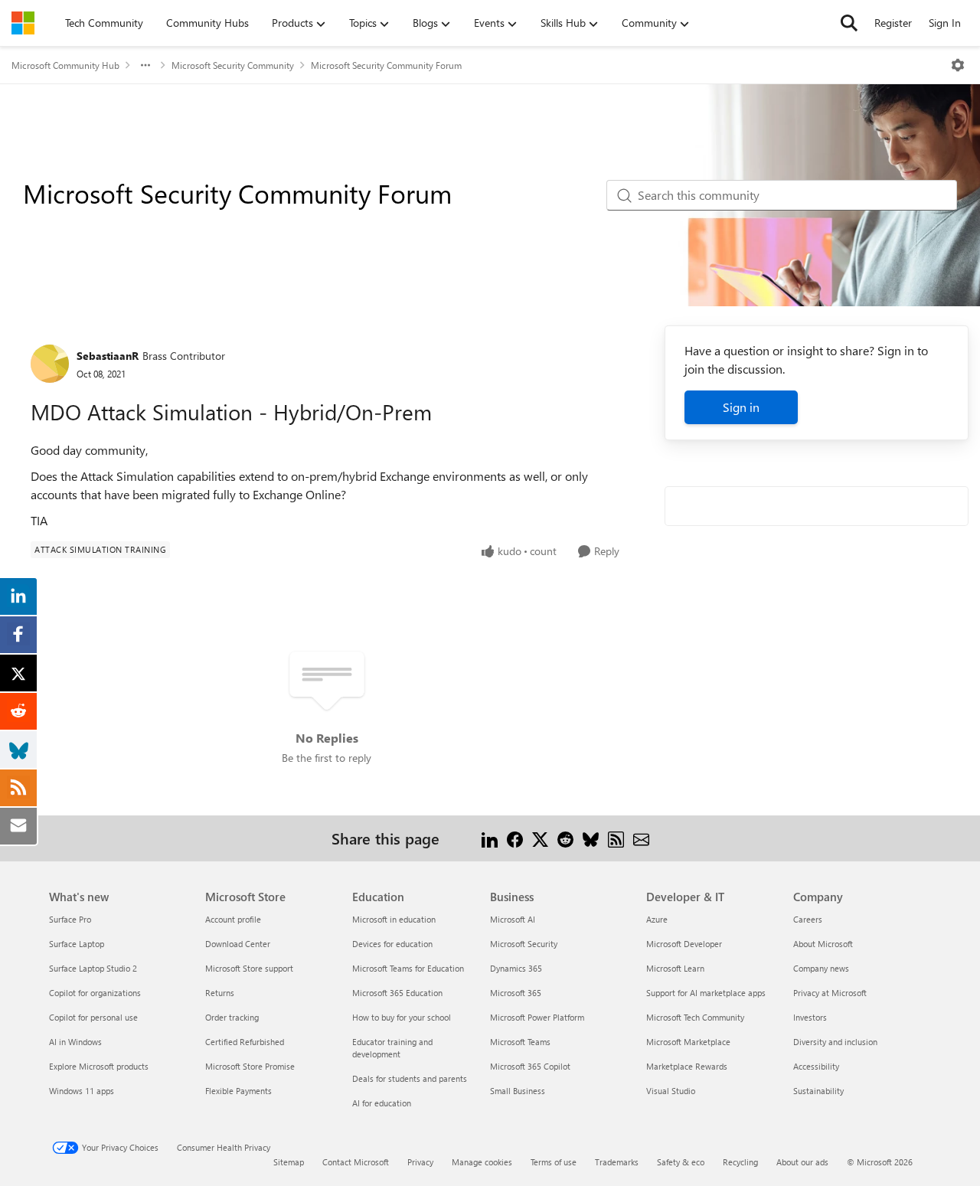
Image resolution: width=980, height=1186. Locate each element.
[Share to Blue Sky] (591, 838)
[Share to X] (540, 838)
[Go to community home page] (22, 22)
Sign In (945, 22)
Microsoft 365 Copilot (530, 1066)
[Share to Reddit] (565, 838)
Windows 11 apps (81, 1090)
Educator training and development (392, 1048)
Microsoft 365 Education (397, 992)
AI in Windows (75, 1041)
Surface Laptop (76, 943)
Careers (807, 919)
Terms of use (554, 1162)
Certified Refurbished (244, 1041)
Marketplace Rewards (686, 1066)
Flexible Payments (238, 1090)
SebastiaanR (108, 355)
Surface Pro (70, 919)
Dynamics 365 (516, 968)
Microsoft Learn (675, 968)
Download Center (237, 943)
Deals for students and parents (409, 1078)
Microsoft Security (523, 943)
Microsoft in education (394, 919)
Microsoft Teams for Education (408, 968)
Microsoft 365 (515, 992)
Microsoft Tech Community (695, 1017)
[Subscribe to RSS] (616, 838)
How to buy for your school (401, 1017)
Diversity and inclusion (835, 1041)
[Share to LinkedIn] (490, 838)
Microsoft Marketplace (688, 1041)
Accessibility (816, 1066)
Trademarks (617, 1162)
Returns (219, 992)
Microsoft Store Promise (250, 1066)
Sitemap (288, 1162)
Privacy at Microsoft (830, 992)
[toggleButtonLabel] (958, 65)
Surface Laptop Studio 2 (93, 968)
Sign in (741, 407)
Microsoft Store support (249, 968)
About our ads (802, 1162)
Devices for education (392, 943)
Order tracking (232, 1017)
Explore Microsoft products (99, 1066)
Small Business (517, 1090)
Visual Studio (670, 1090)
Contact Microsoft (355, 1162)
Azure (657, 919)
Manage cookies (482, 1162)
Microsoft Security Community (233, 65)
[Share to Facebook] (515, 838)
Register (893, 22)
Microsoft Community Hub (65, 65)
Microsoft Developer (684, 943)
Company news (821, 968)
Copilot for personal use (93, 1017)
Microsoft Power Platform (537, 1017)
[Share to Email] (641, 838)
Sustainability (818, 1090)
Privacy (420, 1162)
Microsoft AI (512, 919)
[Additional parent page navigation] (145, 65)
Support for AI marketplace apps (706, 992)
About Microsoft (823, 943)
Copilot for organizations (95, 992)
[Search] (849, 23)
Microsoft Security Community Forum (386, 65)
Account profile (233, 919)
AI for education (381, 1103)
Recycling (740, 1162)
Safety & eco (680, 1162)
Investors (810, 1017)
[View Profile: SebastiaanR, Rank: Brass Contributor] (50, 364)
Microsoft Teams (520, 1041)
